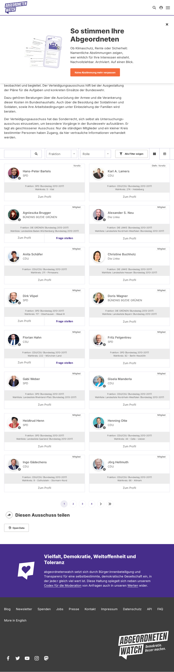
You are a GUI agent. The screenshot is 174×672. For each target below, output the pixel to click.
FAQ (160, 609)
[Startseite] (16, 8)
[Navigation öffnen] (168, 8)
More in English (15, 620)
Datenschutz (132, 609)
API (149, 609)
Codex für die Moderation (62, 585)
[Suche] (36, 154)
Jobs (59, 609)
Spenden (44, 609)
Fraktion (54, 154)
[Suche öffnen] (154, 8)
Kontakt (90, 609)
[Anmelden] (161, 8)
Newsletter (24, 609)
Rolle (86, 154)
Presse (74, 609)
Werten (132, 585)
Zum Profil (44, 196)
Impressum (109, 609)
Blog (7, 609)
